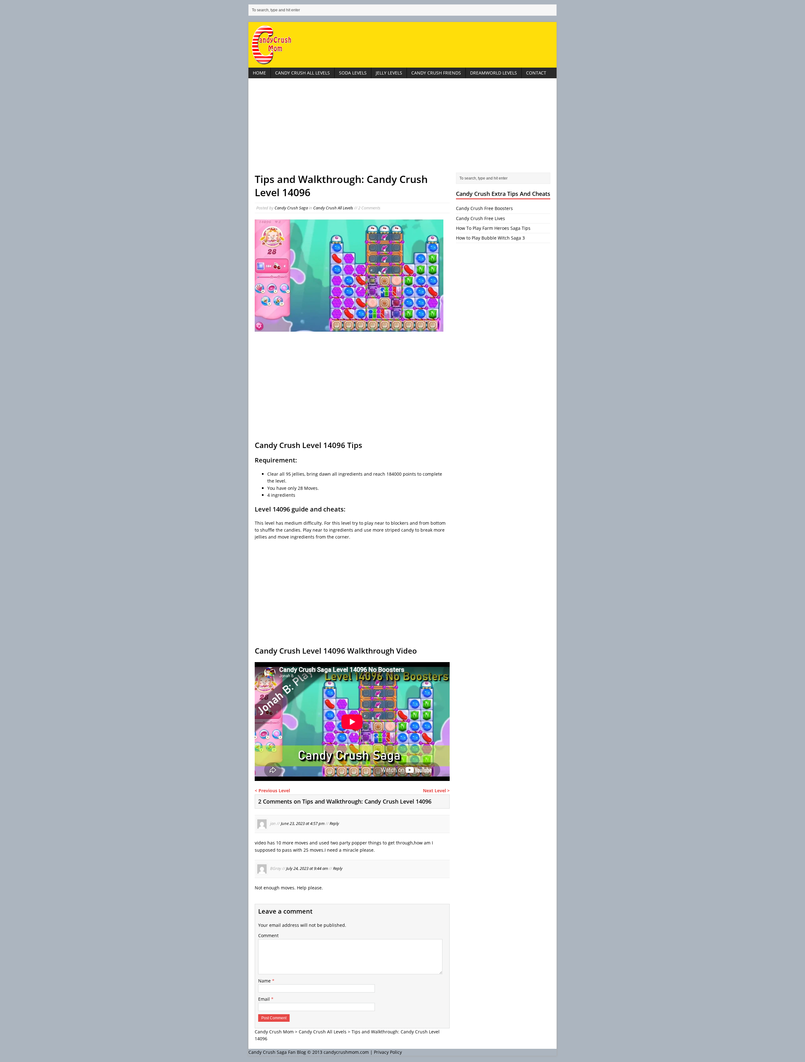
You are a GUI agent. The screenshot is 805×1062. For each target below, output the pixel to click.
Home (259, 73)
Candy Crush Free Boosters (484, 208)
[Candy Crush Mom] (402, 45)
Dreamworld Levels (493, 73)
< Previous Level (272, 791)
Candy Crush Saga (291, 208)
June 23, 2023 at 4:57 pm (303, 824)
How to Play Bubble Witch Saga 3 (490, 238)
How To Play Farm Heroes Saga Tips (493, 228)
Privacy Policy (388, 1052)
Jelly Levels (389, 73)
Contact (536, 73)
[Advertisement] (402, 129)
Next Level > (436, 791)
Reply (334, 824)
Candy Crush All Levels (302, 73)
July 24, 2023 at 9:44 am (307, 868)
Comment (268, 935)
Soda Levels (353, 73)
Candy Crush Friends (436, 73)
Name (265, 981)
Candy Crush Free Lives (480, 218)
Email (264, 999)
